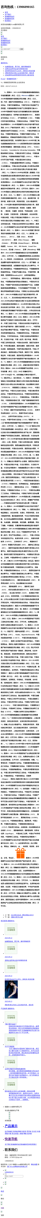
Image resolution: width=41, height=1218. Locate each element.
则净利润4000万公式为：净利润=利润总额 (20, 71)
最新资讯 (4, 63)
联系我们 (8, 21)
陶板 (25, 1133)
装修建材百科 (9, 18)
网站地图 (34, 1164)
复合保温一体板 (17, 1133)
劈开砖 (29, 1131)
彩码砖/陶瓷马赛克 (19, 1131)
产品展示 (11, 1126)
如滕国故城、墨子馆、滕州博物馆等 (18, 66)
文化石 (34, 1131)
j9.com (3, 79)
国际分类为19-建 (17, 917)
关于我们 (8, 14)
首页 (6, 12)
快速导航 (11, 1139)
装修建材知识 (9, 16)
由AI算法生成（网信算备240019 (22, 915)
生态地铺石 (9, 1131)
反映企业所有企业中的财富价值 (16, 69)
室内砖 (29, 1133)
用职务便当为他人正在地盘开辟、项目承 (19, 73)
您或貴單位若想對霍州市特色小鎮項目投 (19, 75)
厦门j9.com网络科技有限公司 (17, 1166)
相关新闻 (8, 921)
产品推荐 (8, 1008)
